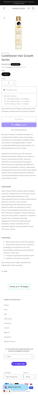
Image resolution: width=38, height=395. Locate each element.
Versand (9, 67)
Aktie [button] (5, 271)
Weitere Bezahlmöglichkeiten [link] (19, 129)
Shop (5, 309)
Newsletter (7, 337)
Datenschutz (8, 319)
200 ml (7, 74)
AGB (5, 314)
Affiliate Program (9, 341)
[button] (4, 8)
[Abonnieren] (31, 356)
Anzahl (3, 79)
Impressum (7, 323)
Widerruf (7, 332)
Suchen (6, 305)
